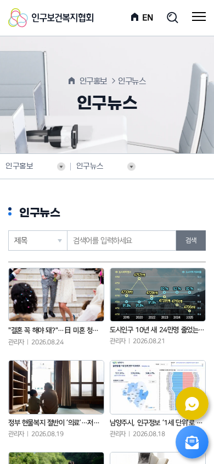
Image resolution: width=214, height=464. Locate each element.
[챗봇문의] (192, 403)
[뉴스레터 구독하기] (192, 442)
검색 (190, 240)
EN (148, 18)
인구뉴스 (90, 166)
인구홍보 (19, 166)
